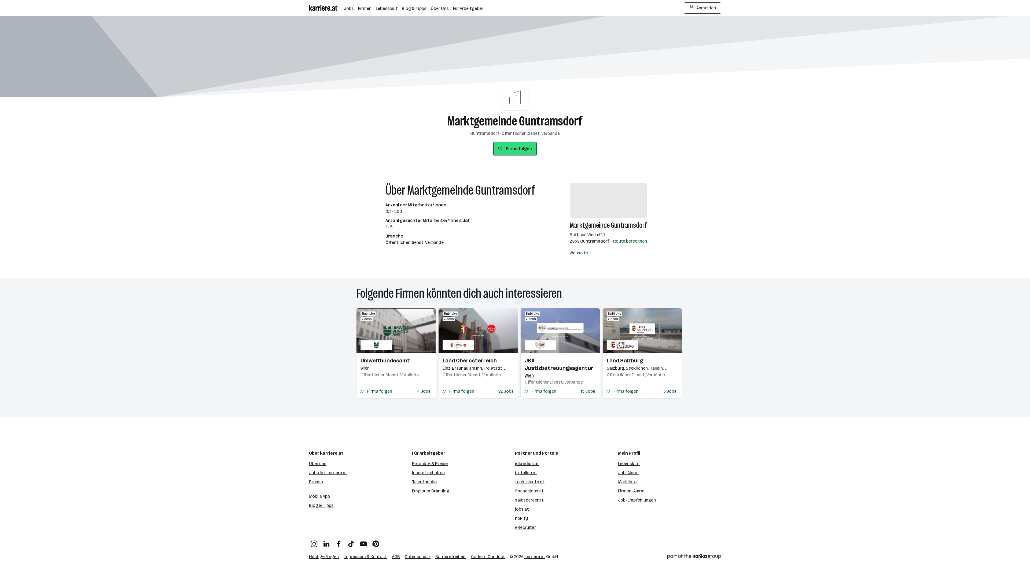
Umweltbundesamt (385, 360)
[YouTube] (363, 541)
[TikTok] (351, 541)
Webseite (579, 252)
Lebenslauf (629, 463)
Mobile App (319, 496)
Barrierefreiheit (450, 556)
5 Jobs (669, 391)
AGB (396, 556)
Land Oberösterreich (470, 360)
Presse (316, 481)
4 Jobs (424, 391)
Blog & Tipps (321, 505)
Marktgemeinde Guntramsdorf (515, 121)
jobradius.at (527, 463)
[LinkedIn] (326, 541)
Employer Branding (430, 490)
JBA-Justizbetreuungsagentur (559, 364)
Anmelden (706, 7)
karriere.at (534, 556)
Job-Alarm (628, 472)
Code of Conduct (488, 556)
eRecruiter (525, 527)
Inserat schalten (428, 472)
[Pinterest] (376, 541)
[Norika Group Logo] (694, 557)
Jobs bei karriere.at (328, 472)
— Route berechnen (628, 241)
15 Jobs (588, 391)
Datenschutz (418, 556)
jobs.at (522, 509)
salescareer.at (529, 500)
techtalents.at (530, 481)
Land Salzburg (625, 360)
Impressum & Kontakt (365, 556)
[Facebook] (339, 541)
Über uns (317, 463)
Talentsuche (424, 481)
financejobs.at (529, 490)
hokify (521, 518)
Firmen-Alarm (631, 490)
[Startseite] (326, 8)
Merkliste (627, 481)
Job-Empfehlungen (637, 500)
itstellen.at (526, 472)
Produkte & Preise (430, 463)
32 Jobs (506, 391)
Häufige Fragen (324, 556)
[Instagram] (314, 541)
